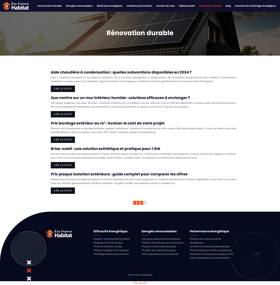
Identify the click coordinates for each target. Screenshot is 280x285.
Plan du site (140, 283)
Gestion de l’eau (165, 5)
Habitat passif (187, 5)
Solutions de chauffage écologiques (255, 5)
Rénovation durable (210, 5)
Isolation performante (139, 5)
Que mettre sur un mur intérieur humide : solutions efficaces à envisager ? (120, 97)
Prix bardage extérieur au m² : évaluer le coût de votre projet (107, 123)
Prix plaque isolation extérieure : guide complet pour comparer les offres (119, 174)
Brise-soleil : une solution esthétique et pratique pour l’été (105, 148)
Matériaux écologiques (110, 5)
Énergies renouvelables (79, 5)
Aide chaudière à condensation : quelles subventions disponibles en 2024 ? (121, 72)
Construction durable (49, 5)
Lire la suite (63, 88)
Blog (228, 5)
